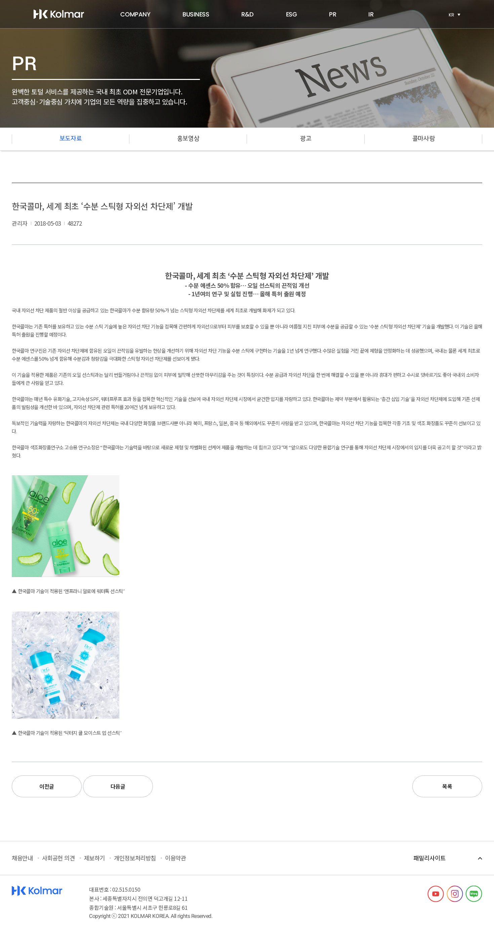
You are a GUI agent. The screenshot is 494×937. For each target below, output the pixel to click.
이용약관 (175, 858)
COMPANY (135, 14)
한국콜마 (59, 14)
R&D (247, 14)
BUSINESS (195, 14)
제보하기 (94, 858)
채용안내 (22, 858)
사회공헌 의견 (58, 858)
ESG (291, 14)
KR (451, 14)
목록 (447, 786)
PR (332, 14)
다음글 (118, 786)
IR (370, 14)
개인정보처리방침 (135, 858)
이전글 (46, 786)
